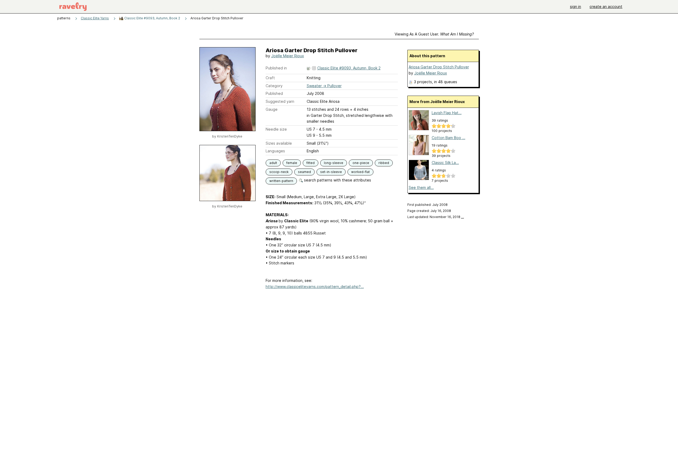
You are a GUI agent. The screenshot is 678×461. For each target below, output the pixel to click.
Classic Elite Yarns (95, 18)
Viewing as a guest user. (434, 34)
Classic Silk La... (445, 162)
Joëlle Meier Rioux (287, 56)
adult (273, 163)
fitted (310, 163)
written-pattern (281, 181)
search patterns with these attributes (337, 180)
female (291, 163)
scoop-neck (279, 172)
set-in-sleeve (331, 172)
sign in (575, 6)
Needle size (276, 129)
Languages (275, 151)
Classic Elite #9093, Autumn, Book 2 (151, 18)
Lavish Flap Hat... (447, 112)
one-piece (361, 163)
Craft (270, 78)
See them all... (421, 187)
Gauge (272, 109)
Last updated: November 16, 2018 (435, 217)
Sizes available (279, 143)
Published (274, 93)
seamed (304, 172)
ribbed (383, 163)
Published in (276, 68)
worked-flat (360, 172)
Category (274, 85)
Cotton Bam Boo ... (448, 137)
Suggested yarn (280, 101)
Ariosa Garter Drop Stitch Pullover (439, 67)
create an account (606, 6)
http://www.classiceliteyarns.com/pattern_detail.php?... (315, 286)
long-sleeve (333, 163)
